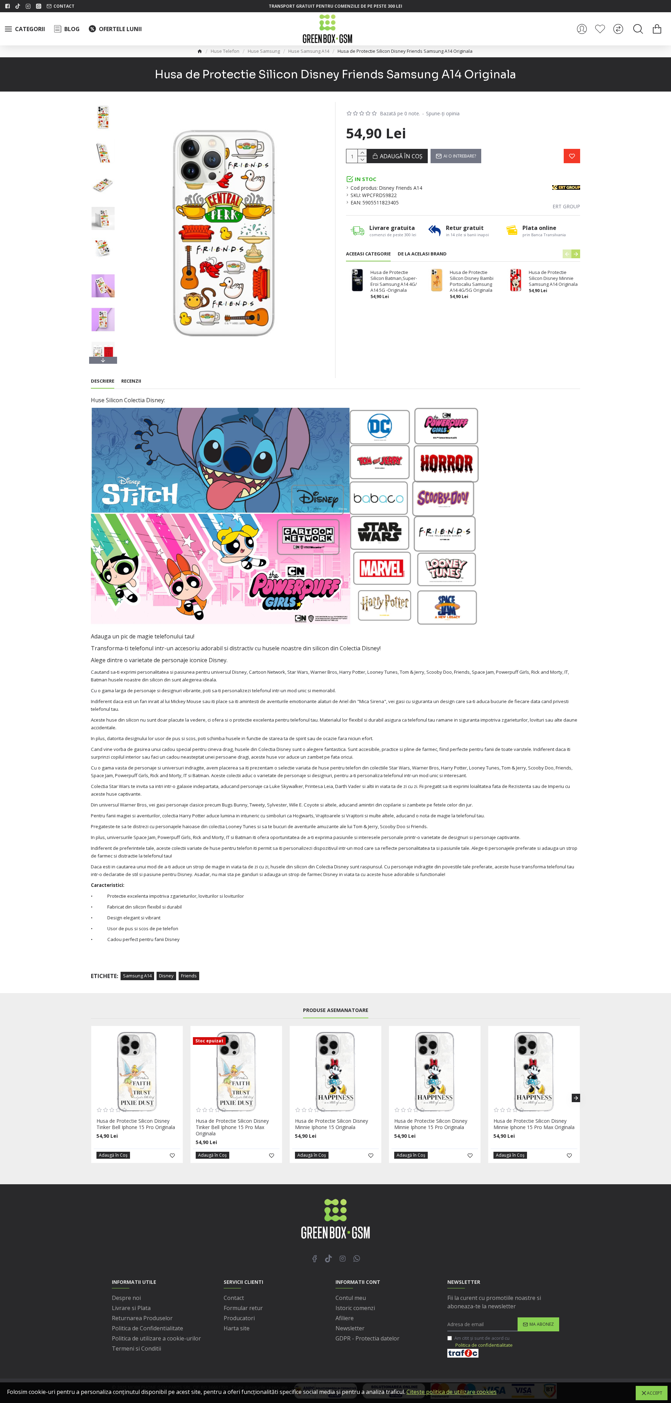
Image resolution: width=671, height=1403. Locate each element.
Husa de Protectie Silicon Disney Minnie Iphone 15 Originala (331, 1124)
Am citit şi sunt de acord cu (483, 1341)
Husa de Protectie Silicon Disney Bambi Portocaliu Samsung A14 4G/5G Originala (471, 281)
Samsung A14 (137, 975)
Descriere (102, 381)
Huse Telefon (225, 51)
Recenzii (131, 381)
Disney (166, 975)
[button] (103, 103)
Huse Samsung (264, 51)
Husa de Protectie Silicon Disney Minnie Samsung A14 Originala (553, 278)
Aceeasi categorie (368, 254)
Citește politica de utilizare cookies (451, 1392)
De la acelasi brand (422, 254)
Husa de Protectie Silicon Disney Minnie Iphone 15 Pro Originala (430, 1124)
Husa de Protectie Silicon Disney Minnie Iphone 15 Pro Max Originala (534, 1124)
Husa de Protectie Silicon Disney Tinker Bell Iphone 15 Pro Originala (135, 1124)
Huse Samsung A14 (308, 51)
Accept (654, 1393)
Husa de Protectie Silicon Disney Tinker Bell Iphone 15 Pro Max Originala (232, 1127)
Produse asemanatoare (335, 1010)
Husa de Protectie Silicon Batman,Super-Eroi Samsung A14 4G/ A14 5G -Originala (393, 281)
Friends (189, 975)
